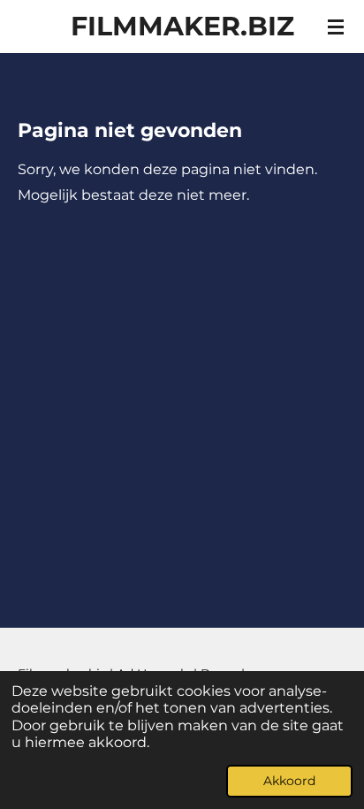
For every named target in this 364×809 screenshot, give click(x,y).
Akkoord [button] (289, 781)
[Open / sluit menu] (335, 26)
